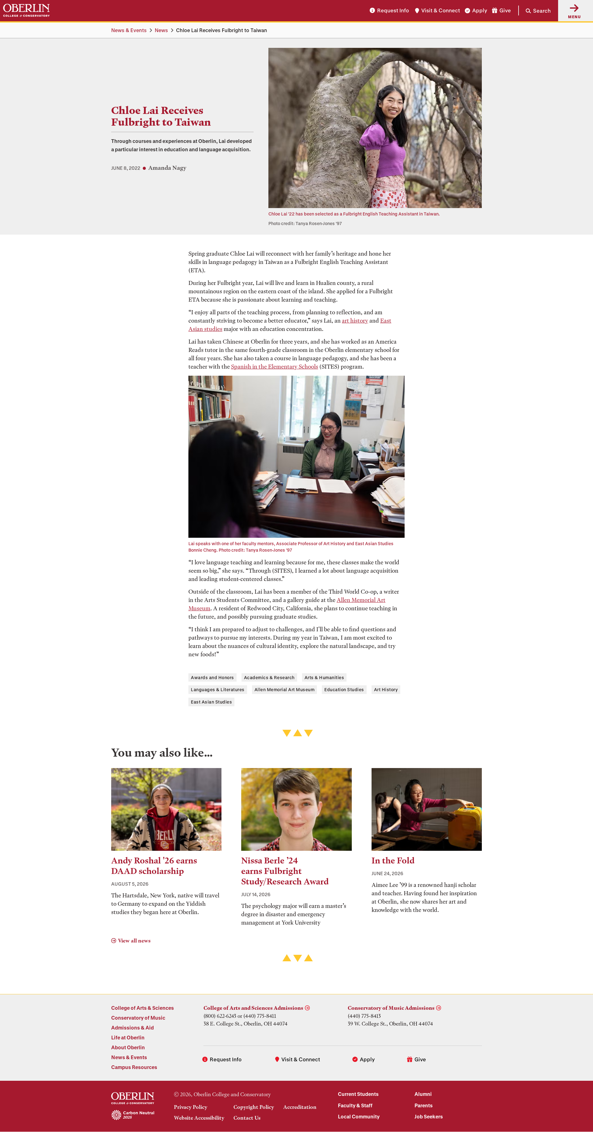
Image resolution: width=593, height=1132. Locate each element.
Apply (479, 11)
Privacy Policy (190, 1107)
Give (505, 11)
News (161, 30)
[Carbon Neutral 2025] (132, 1115)
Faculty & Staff (355, 1105)
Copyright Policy (253, 1107)
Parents (423, 1105)
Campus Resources (134, 1067)
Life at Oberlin (128, 1037)
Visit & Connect (440, 11)
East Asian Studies (211, 701)
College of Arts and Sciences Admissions (253, 1008)
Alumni (423, 1094)
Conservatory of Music (138, 1018)
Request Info (393, 11)
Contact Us (246, 1118)
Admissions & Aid (132, 1027)
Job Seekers (428, 1116)
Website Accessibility (199, 1118)
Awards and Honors (212, 677)
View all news (134, 941)
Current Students (358, 1094)
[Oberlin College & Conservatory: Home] (26, 10)
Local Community (359, 1116)
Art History (386, 689)
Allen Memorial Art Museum (284, 689)
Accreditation (300, 1107)
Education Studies (344, 689)
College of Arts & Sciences (142, 1008)
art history (355, 320)
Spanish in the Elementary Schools (274, 366)
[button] (534, 10)
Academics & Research (269, 677)
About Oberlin (128, 1047)
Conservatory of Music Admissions (391, 1008)
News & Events (129, 30)
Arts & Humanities (324, 677)
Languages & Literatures (218, 689)
